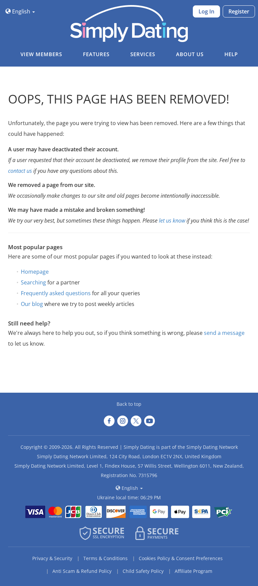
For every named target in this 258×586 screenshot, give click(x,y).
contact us (20, 170)
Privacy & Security (52, 558)
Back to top (129, 404)
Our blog (32, 304)
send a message (224, 333)
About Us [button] (190, 54)
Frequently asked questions (56, 293)
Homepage (35, 271)
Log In (206, 11)
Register (238, 11)
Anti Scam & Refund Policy (82, 571)
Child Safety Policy (143, 571)
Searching (33, 282)
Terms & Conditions (105, 558)
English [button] (21, 11)
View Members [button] (41, 54)
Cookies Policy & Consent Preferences (181, 558)
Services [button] (142, 54)
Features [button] (96, 54)
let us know (172, 220)
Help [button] (231, 54)
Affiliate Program (193, 571)
